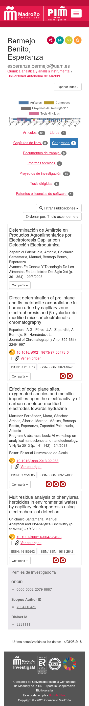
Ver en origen (31, 358)
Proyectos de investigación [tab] (44, 173)
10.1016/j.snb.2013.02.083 (38, 460)
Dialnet (63, 376)
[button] (44, 572)
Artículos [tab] (33, 132)
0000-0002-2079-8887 (34, 589)
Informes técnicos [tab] (43, 163)
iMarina (77, 376)
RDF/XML (51, 40)
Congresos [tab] (63, 142)
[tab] (44, 572)
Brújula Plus (57, 695)
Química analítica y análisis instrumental (38, 71)
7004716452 (26, 606)
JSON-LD (60, 40)
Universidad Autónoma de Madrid (33, 75)
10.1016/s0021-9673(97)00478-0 (43, 352)
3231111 (23, 624)
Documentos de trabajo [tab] (44, 152)
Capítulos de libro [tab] (29, 142)
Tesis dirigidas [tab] (44, 183)
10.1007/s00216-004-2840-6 (39, 536)
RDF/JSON (78, 40)
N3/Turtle (69, 40)
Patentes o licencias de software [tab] (44, 193)
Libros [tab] (57, 132)
